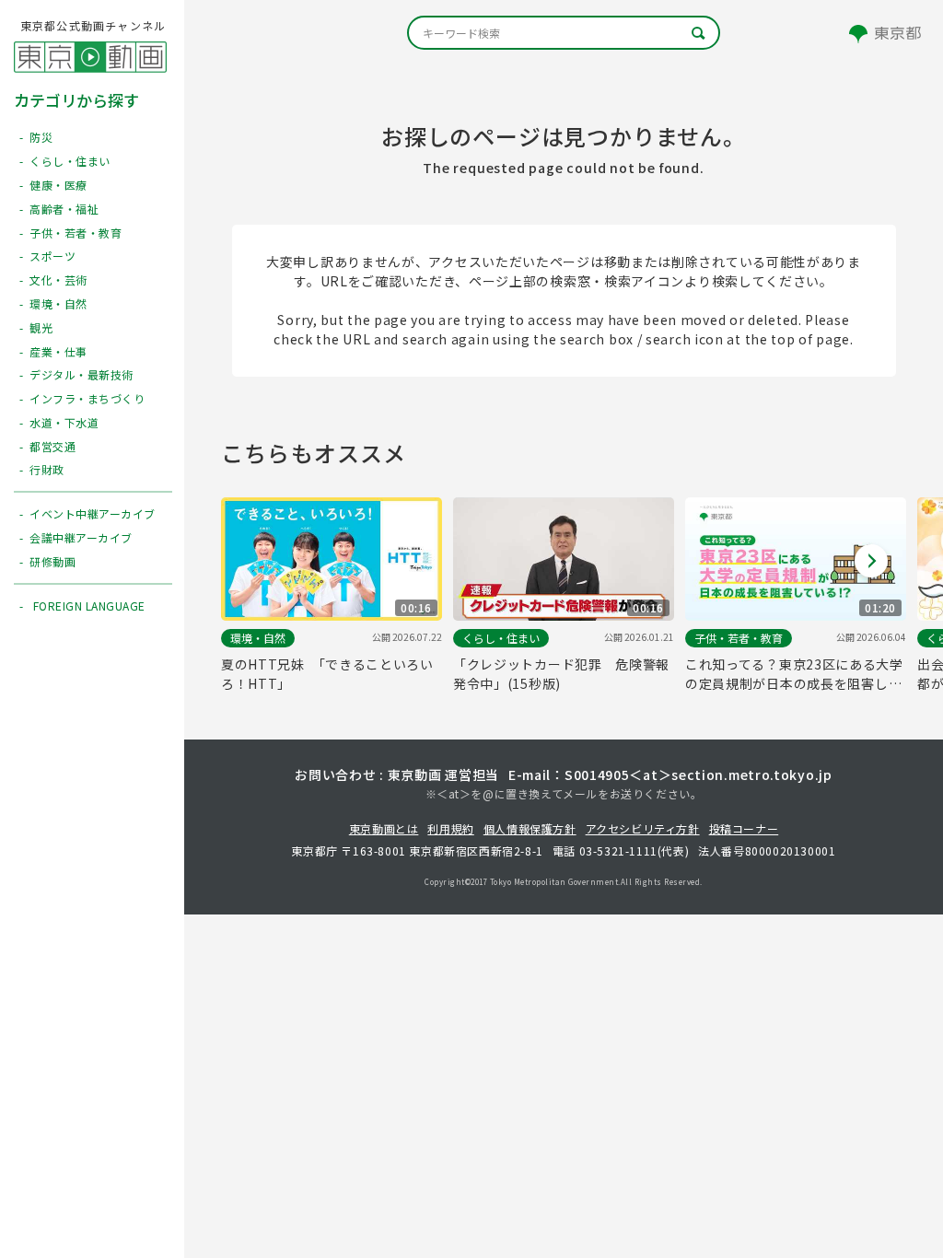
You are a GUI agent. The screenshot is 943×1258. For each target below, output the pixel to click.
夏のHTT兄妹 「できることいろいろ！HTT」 (327, 674)
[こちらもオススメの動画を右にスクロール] (871, 560)
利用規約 (450, 828)
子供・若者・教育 (738, 638)
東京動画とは (384, 828)
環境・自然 (257, 638)
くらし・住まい (501, 638)
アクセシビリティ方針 (643, 828)
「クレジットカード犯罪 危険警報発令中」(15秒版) (561, 674)
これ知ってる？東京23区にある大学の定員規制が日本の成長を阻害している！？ (794, 674)
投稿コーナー (744, 828)
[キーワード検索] (563, 33)
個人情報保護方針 (529, 828)
